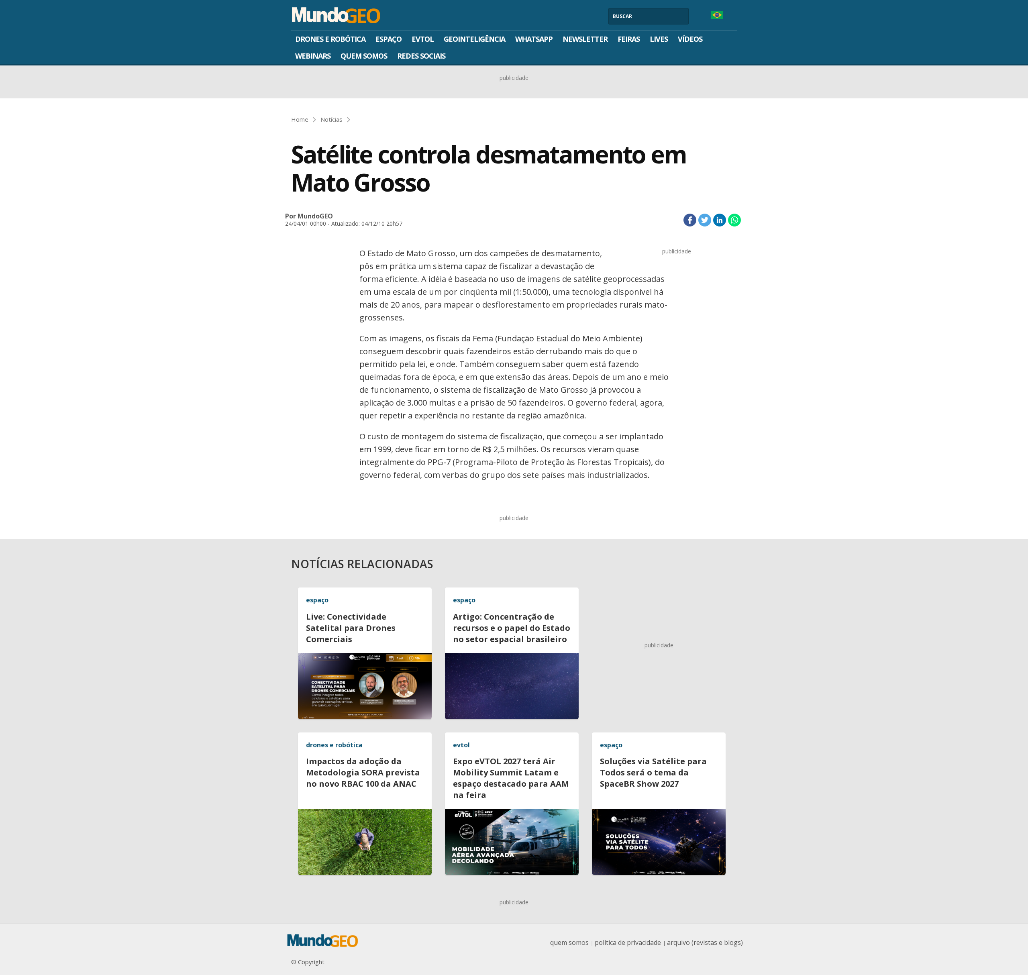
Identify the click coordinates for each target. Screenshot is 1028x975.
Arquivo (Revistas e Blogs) (705, 942)
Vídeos (690, 39)
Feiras (629, 39)
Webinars (312, 56)
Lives (659, 39)
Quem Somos (364, 56)
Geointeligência (474, 39)
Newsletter (585, 39)
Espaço (388, 39)
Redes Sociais (421, 56)
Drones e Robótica (330, 39)
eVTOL (423, 39)
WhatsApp (534, 39)
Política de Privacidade (628, 942)
